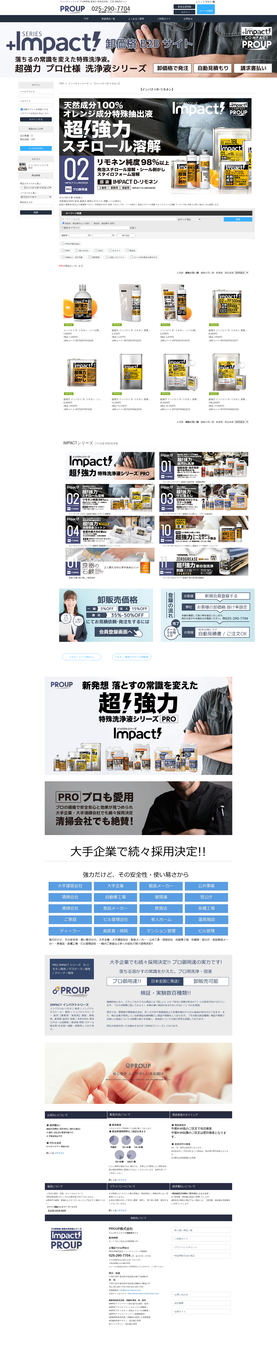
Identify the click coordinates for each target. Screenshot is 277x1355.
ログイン (185, 12)
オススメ (116, 250)
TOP (86, 18)
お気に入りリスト (117, 257)
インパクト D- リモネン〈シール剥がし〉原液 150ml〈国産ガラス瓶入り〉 (198, 330)
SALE (100, 250)
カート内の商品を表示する (145, 257)
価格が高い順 (207, 272)
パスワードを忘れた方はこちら (34, 113)
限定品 (132, 250)
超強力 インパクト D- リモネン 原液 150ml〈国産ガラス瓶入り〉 (145, 330)
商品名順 (229, 272)
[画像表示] (252, 272)
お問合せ (188, 18)
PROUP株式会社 (72, 244)
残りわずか (84, 250)
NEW (67, 250)
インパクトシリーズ (78, 83)
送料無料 (96, 257)
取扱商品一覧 (108, 18)
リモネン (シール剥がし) (81, 656)
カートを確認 (206, 10)
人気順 (180, 272)
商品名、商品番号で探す (104, 223)
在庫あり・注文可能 (74, 257)
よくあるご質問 (136, 18)
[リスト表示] (254, 272)
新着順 (219, 272)
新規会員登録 (184, 6)
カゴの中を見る (36, 148)
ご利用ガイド (164, 18)
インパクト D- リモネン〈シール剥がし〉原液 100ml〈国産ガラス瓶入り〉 (101, 330)
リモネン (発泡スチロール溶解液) (132, 656)
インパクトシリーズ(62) (38, 166)
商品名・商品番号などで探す (77, 223)
